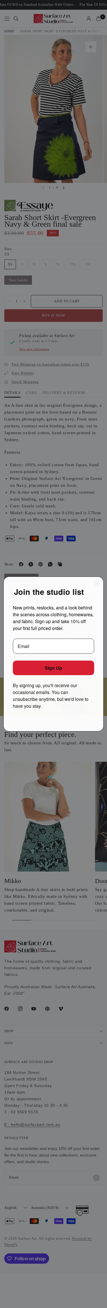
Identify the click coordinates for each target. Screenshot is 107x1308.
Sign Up (53, 668)
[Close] (97, 583)
